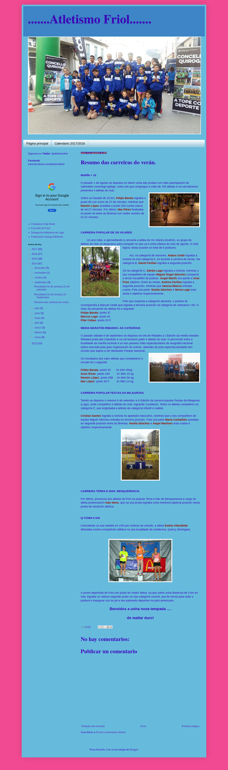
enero (38, 337)
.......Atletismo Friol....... (89, 19)
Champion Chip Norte (43, 224)
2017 (35, 249)
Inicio (143, 726)
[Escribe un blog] (102, 627)
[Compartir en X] (105, 627)
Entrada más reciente (93, 726)
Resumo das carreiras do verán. (51, 302)
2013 (35, 343)
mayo (38, 318)
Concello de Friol (40, 228)
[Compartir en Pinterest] (111, 627)
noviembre (41, 272)
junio (38, 313)
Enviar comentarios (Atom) (110, 732)
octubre (39, 277)
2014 (35, 263)
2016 (35, 254)
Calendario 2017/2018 (70, 143)
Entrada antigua (190, 726)
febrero (39, 332)
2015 (35, 258)
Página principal (37, 143)
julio (37, 308)
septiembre (41, 282)
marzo (38, 327)
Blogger (134, 749)
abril (37, 322)
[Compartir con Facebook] (108, 627)
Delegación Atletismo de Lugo (47, 232)
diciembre (40, 268)
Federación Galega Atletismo (47, 236)
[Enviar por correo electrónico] (99, 627)
